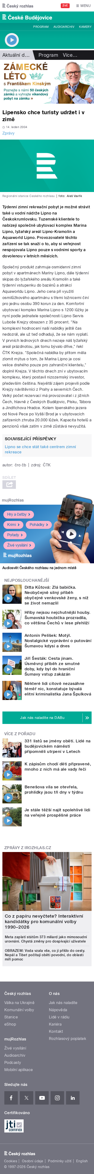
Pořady (13, 535)
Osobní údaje (32, 1161)
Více (70, 55)
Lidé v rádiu (59, 1017)
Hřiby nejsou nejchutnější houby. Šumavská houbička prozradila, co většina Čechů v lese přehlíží (57, 617)
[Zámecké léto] (47, 82)
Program (40, 26)
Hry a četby (17, 514)
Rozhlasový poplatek (67, 1038)
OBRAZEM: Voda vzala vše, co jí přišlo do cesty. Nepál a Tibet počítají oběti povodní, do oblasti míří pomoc (45, 955)
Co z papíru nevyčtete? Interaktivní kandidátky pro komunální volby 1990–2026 (44, 921)
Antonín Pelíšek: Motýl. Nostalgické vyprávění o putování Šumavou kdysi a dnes (58, 640)
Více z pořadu (19, 734)
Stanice (11, 1017)
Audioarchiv (64, 26)
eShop (10, 1024)
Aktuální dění (16, 55)
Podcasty (12, 1062)
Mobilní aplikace (18, 1069)
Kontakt (56, 1031)
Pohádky (37, 524)
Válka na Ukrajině (19, 1002)
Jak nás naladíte (63, 1002)
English (82, 1161)
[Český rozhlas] (17, 5)
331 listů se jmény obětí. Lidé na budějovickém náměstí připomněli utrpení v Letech (58, 746)
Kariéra (55, 1024)
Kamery (85, 26)
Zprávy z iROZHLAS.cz (27, 848)
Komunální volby (19, 1010)
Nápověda (58, 1010)
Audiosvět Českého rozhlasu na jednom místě (39, 568)
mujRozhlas (13, 500)
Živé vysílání (17, 545)
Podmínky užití (60, 1161)
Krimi (11, 524)
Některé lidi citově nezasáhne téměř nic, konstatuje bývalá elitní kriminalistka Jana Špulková (58, 688)
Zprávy (8, 133)
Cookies (10, 1161)
